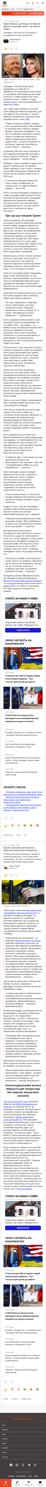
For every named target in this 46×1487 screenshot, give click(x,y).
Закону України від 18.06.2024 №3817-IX (18, 1118)
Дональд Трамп (8, 835)
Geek (36, 1476)
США (25, 835)
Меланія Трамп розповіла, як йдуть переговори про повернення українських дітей (21, 800)
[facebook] (11, 1465)
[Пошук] (38, 3)
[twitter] (23, 1465)
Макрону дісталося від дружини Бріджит (22, 580)
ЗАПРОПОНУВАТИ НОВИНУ (23, 1419)
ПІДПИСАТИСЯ (23, 630)
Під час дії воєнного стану (15, 1101)
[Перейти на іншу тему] (32, 3)
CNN (27, 119)
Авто (30, 1476)
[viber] (35, 1465)
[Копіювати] (16, 48)
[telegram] (29, 1465)
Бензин (5, 1399)
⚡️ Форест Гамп (19, 13)
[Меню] (43, 3)
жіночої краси (10, 102)
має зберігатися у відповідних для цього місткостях (22, 911)
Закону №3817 (25, 1189)
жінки (18, 835)
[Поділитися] (11, 48)
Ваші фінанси (21, 1476)
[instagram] (17, 1465)
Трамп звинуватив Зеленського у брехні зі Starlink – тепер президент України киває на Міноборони (22, 760)
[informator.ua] (5, 3)
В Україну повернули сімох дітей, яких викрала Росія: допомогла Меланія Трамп (22, 793)
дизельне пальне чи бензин (28, 940)
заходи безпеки (26, 1399)
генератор (14, 1399)
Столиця (11, 1476)
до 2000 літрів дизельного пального (20, 1105)
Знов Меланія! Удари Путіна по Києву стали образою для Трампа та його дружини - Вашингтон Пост (22, 807)
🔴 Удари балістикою (34, 13)
